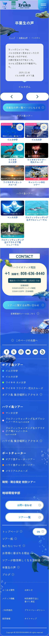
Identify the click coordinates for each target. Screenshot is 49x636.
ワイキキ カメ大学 (16, 382)
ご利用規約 (7, 610)
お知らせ (28, 590)
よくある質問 (8, 590)
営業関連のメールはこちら (23, 313)
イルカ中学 (12, 370)
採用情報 (6, 618)
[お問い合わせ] (24, 508)
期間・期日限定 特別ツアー (19, 482)
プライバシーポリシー (34, 610)
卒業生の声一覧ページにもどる (23, 107)
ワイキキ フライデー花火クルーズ (24, 388)
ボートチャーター (14, 453)
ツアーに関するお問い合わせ (23, 305)
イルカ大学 (12, 376)
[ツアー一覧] (24, 520)
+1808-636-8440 (24, 273)
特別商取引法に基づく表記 (31, 600)
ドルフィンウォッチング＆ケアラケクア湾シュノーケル (25, 431)
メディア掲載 (8, 598)
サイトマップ (30, 618)
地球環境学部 (11, 493)
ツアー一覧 (4, 6)
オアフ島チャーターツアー (20, 459)
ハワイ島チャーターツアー (20, 465)
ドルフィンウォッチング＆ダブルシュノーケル (25, 420)
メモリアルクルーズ (17, 470)
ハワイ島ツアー (12, 406)
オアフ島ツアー (12, 364)
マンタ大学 (12, 413)
